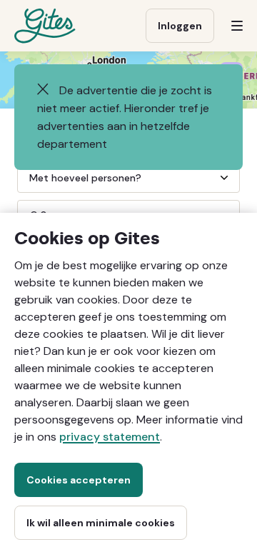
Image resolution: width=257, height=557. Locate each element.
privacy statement (109, 436)
